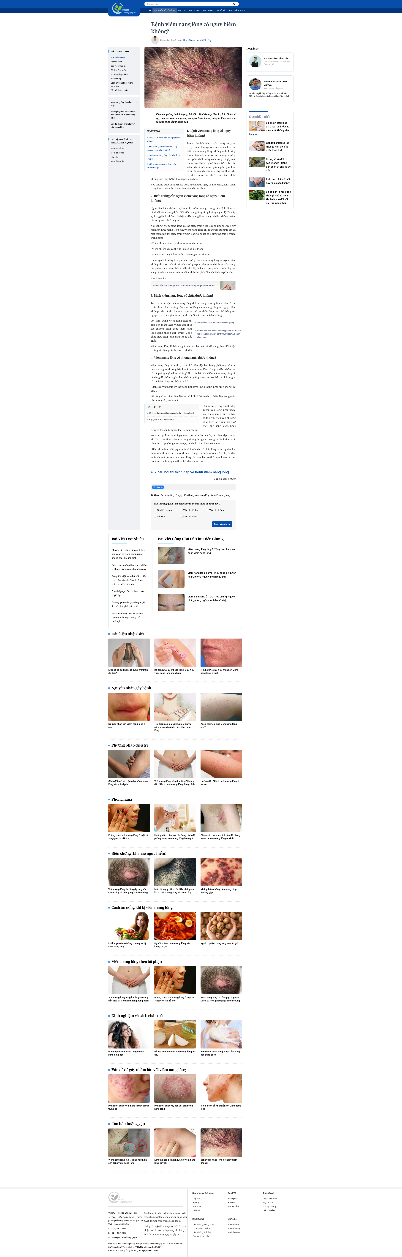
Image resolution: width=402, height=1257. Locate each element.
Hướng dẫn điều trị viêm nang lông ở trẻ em (220, 783)
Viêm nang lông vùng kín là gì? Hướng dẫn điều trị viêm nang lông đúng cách (174, 783)
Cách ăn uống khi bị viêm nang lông (122, 84)
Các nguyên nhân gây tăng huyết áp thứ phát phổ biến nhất (128, 604)
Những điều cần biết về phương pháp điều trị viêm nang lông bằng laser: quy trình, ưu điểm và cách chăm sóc (219, 334)
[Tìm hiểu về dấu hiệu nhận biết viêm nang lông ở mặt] (221, 653)
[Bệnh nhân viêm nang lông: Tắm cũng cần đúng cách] (221, 1034)
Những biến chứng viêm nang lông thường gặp (219, 891)
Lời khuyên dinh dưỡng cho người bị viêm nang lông (127, 945)
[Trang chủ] (150, 10)
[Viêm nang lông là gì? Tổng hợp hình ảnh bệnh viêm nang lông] (171, 555)
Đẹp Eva (231, 1202)
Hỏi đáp (196, 1210)
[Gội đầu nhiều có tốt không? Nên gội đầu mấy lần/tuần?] (257, 146)
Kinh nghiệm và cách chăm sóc (137, 1016)
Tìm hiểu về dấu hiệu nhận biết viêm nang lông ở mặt (219, 671)
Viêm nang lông (120, 52)
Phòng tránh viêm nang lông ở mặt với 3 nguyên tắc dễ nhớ (128, 837)
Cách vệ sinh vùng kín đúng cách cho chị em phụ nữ (171, 413)
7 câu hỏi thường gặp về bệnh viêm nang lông (192, 472)
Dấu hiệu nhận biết (119, 66)
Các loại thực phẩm (201, 1236)
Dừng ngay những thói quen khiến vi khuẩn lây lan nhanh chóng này (129, 567)
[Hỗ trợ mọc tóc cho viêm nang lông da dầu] (175, 1034)
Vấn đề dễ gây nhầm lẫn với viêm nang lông (123, 125)
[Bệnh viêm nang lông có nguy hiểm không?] (221, 1142)
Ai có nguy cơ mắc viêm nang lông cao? (219, 726)
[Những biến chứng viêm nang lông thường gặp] (221, 872)
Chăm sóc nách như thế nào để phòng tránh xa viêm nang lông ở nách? (220, 837)
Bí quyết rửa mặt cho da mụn (161, 419)
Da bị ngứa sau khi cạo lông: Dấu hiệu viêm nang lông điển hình (174, 671)
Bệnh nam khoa (270, 1198)
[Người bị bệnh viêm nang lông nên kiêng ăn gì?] (175, 926)
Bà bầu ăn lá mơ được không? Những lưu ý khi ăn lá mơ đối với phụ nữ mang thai (278, 197)
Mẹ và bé (221, 10)
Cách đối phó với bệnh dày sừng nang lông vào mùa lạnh (128, 783)
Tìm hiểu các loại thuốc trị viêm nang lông (215, 323)
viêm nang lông (202, 495)
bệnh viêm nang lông (220, 495)
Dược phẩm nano (236, 10)
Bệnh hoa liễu (269, 1210)
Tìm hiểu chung (118, 57)
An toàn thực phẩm (201, 1228)
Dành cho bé (233, 1224)
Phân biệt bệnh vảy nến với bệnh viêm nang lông (173, 1107)
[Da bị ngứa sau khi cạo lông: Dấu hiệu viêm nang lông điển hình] (175, 653)
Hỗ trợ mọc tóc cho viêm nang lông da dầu (174, 1053)
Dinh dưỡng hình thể (202, 1232)
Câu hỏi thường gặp (119, 90)
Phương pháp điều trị (120, 74)
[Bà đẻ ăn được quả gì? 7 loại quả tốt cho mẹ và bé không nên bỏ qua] (257, 126)
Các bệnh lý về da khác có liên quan (122, 141)
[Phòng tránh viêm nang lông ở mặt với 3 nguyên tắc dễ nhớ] (129, 818)
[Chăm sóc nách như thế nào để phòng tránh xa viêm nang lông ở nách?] (221, 818)
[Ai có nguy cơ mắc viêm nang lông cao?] (221, 707)
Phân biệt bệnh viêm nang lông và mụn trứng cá (128, 1107)
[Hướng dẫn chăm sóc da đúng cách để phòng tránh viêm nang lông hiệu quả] (175, 818)
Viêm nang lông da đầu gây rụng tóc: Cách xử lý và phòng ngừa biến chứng (128, 891)
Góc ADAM (194, 10)
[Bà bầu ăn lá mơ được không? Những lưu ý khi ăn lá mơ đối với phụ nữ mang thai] (257, 195)
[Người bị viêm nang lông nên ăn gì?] (221, 926)
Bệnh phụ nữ (233, 1198)
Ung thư (196, 1198)
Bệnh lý (196, 1202)
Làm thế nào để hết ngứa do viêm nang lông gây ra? (174, 1161)
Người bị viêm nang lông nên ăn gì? (219, 943)
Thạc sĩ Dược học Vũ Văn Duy (197, 40)
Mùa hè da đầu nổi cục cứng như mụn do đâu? (128, 671)
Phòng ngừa (121, 799)
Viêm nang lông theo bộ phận (121, 104)
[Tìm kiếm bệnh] (234, 4)
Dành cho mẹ (234, 1228)
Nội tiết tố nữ (233, 1206)
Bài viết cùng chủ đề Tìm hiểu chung (191, 539)
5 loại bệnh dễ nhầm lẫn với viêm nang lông (221, 1107)
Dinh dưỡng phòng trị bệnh (204, 1224)
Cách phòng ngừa (118, 70)
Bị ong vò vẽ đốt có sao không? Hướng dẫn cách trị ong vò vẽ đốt (278, 165)
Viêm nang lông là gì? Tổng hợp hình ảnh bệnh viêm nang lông (212, 551)
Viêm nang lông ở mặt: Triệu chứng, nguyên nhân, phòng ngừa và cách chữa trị (212, 598)
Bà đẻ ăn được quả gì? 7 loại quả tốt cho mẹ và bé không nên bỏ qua (269, 128)
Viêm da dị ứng (117, 153)
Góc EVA (182, 10)
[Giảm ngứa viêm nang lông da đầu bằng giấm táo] (129, 1034)
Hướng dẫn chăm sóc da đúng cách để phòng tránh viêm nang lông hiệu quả (174, 837)
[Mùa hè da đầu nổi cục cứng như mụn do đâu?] (129, 653)
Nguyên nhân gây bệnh (131, 688)
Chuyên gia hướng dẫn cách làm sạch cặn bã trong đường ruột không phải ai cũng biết (128, 554)
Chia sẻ (159, 487)
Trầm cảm (197, 1206)
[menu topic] (137, 102)
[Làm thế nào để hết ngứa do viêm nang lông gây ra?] (175, 1142)
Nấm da (114, 157)
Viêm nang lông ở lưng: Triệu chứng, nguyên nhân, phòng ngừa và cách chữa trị (212, 574)
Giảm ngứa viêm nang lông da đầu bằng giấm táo (126, 1053)
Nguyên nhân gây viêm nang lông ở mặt (126, 726)
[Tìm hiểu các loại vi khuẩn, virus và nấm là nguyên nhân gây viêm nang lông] (175, 707)
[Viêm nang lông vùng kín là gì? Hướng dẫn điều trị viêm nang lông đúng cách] (175, 764)
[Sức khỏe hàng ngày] (124, 8)
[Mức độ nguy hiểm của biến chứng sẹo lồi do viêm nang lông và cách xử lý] (175, 872)
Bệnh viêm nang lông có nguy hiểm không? (219, 1161)
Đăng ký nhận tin (222, 524)
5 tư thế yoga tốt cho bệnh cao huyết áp (128, 593)
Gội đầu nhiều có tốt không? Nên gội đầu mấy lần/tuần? (277, 146)
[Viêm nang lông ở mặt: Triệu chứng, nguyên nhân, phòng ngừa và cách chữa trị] (171, 602)
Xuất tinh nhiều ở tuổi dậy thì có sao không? (278, 181)
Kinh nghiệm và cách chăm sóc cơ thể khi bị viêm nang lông (123, 114)
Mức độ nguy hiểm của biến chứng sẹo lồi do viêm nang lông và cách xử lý (174, 891)
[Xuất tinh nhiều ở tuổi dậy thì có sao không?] (257, 182)
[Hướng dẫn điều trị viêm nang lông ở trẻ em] (221, 764)
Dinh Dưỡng (207, 10)
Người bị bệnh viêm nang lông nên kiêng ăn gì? (172, 945)
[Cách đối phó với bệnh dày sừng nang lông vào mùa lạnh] (129, 764)
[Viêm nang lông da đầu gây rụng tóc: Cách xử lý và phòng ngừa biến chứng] (129, 872)
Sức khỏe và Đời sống (164, 10)
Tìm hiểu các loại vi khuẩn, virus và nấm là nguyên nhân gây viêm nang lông (172, 727)
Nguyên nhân (116, 62)
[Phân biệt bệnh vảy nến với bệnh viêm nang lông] (175, 1088)
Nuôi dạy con (234, 1232)
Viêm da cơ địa (117, 161)
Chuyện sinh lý (269, 1206)
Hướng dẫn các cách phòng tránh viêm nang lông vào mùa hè (182, 285)
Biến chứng (116, 78)
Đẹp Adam (268, 1202)
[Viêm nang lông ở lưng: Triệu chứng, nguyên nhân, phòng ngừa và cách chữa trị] (171, 579)
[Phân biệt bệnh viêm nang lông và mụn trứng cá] (129, 1088)
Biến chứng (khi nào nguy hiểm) (138, 854)
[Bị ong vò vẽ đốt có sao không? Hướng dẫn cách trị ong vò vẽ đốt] (257, 162)
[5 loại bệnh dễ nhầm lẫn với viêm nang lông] (221, 1088)
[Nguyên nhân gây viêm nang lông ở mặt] (129, 707)
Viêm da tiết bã (117, 148)
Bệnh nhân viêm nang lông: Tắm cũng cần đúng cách (220, 1053)
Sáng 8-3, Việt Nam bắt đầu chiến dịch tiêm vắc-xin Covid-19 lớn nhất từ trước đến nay (129, 580)
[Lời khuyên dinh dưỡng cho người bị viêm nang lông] (129, 926)
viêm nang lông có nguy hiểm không (177, 495)
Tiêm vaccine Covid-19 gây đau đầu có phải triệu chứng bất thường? (128, 617)
